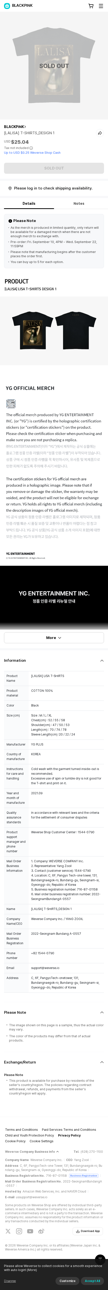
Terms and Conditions (21, 1130)
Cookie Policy (15, 1141)
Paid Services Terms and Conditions (69, 1130)
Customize (67, 1281)
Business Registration (83, 1175)
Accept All (92, 1281)
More (51, 638)
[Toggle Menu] (101, 6)
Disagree (10, 1281)
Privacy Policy (69, 1135)
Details (29, 204)
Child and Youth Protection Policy (29, 1135)
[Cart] (91, 6)
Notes (79, 204)
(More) (32, 1270)
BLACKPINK (14, 127)
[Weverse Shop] (7, 6)
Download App (90, 1231)
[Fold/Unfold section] (54, 660)
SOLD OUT (54, 168)
